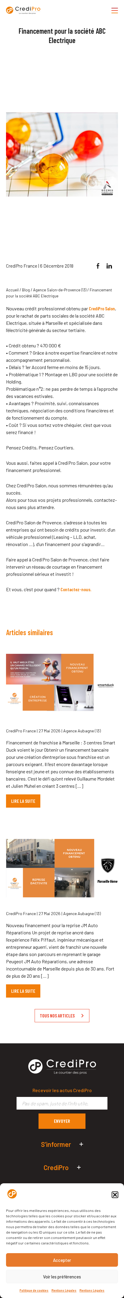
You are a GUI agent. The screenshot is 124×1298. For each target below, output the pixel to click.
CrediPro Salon (102, 308)
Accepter (62, 1260)
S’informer (56, 1144)
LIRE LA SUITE (23, 801)
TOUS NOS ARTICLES (57, 1015)
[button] (115, 1195)
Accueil (12, 289)
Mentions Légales (63, 1290)
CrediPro (56, 1167)
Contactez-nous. (75, 589)
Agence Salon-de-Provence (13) (59, 289)
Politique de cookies (34, 1290)
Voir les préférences (62, 1276)
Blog (26, 289)
